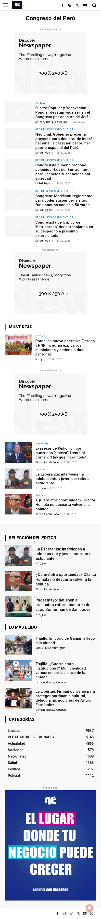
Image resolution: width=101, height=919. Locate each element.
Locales (40, 336)
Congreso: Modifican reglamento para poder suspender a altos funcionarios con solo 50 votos (63, 200)
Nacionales (43, 443)
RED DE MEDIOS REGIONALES (54, 129)
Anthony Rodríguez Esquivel (51, 122)
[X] (77, 5)
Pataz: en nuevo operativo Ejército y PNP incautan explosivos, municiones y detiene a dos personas (65, 347)
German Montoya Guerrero (51, 682)
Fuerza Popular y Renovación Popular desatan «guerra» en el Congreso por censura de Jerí (62, 112)
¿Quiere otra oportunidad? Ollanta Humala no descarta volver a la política (65, 504)
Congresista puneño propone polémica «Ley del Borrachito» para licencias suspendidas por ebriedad (62, 172)
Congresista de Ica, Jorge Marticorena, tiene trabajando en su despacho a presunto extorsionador (64, 229)
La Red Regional (44, 152)
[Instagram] (70, 5)
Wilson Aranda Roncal (48, 462)
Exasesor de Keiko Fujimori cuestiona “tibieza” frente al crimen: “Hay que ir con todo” (61, 453)
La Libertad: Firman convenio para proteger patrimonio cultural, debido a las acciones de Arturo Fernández (65, 698)
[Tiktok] (71, 913)
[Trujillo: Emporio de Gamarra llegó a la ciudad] (18, 645)
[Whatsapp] (92, 913)
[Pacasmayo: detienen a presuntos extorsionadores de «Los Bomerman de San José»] (18, 606)
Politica (40, 103)
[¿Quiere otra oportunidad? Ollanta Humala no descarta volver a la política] (18, 504)
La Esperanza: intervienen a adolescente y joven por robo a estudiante (62, 478)
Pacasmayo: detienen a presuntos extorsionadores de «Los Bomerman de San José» (63, 605)
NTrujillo (40, 359)
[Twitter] (78, 913)
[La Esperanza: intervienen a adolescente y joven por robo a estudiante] (18, 478)
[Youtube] (85, 5)
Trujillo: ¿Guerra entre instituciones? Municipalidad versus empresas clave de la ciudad (61, 670)
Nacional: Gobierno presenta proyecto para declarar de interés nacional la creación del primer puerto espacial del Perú (64, 141)
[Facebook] (62, 5)
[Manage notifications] (89, 908)
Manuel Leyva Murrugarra (50, 648)
